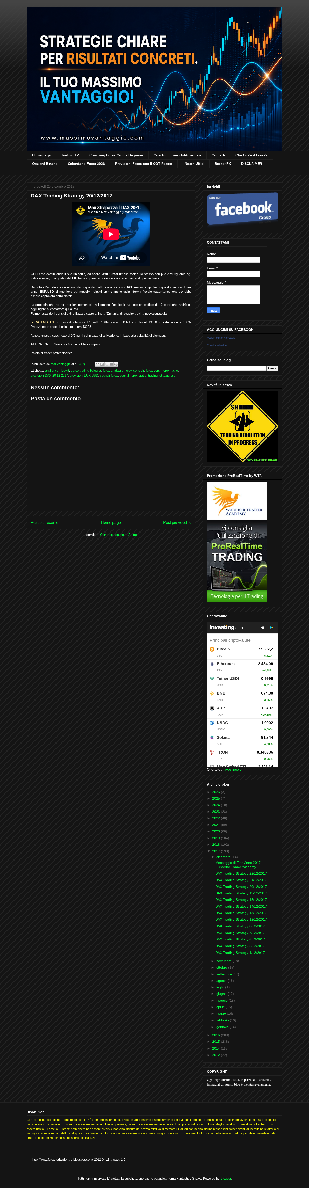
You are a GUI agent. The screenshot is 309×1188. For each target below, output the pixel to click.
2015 (216, 1041)
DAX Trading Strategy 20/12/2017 (241, 887)
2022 (216, 818)
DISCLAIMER (251, 164)
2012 (216, 1055)
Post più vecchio (177, 522)
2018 (216, 844)
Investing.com (234, 769)
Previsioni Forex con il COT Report (143, 164)
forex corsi (153, 370)
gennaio (223, 1027)
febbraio (223, 1020)
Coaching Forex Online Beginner (116, 155)
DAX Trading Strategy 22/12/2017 (241, 873)
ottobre (222, 967)
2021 (216, 825)
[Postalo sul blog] (102, 364)
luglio (220, 987)
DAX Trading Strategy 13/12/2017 (241, 913)
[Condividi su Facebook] (111, 364)
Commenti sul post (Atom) (118, 535)
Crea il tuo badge (217, 345)
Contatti (218, 155)
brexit (65, 370)
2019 (216, 838)
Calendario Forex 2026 (86, 164)
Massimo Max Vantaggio (221, 337)
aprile (221, 1007)
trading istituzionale (161, 375)
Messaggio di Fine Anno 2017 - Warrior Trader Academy (239, 865)
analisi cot (52, 370)
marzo (221, 1013)
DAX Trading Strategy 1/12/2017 (240, 953)
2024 (216, 805)
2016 (216, 1035)
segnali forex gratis (133, 375)
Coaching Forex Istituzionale (177, 155)
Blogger (225, 1178)
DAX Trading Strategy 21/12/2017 (241, 880)
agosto (222, 981)
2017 (216, 851)
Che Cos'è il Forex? (251, 155)
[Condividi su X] (106, 364)
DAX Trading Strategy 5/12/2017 (240, 946)
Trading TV (70, 155)
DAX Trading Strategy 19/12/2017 (241, 893)
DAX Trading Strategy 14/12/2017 (241, 906)
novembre (224, 961)
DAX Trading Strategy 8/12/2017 (240, 926)
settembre (224, 974)
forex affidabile (113, 370)
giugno (222, 994)
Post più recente (44, 522)
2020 (216, 831)
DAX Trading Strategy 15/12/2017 (241, 900)
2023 (216, 812)
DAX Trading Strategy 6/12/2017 (240, 939)
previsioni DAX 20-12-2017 (49, 375)
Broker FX (223, 164)
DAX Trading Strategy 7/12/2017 (240, 933)
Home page (41, 155)
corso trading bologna (86, 370)
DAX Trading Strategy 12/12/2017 (241, 919)
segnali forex (109, 375)
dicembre (224, 857)
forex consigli (134, 370)
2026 (216, 792)
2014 (216, 1048)
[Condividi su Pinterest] (115, 364)
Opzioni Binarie (44, 164)
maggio (222, 1000)
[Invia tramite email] (97, 364)
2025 (216, 798)
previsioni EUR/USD (84, 375)
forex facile (170, 370)
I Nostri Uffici (193, 164)
